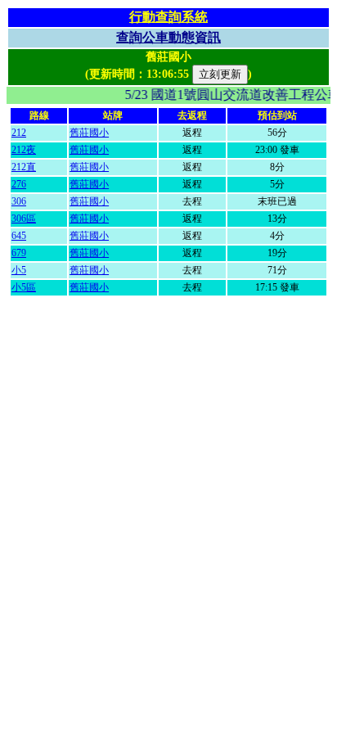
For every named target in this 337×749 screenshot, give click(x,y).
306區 (23, 218)
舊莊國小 (89, 132)
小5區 (23, 287)
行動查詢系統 (168, 17)
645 (18, 235)
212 (18, 132)
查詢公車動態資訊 (168, 37)
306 (18, 201)
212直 (23, 167)
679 (18, 253)
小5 (18, 270)
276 (18, 184)
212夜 (23, 150)
